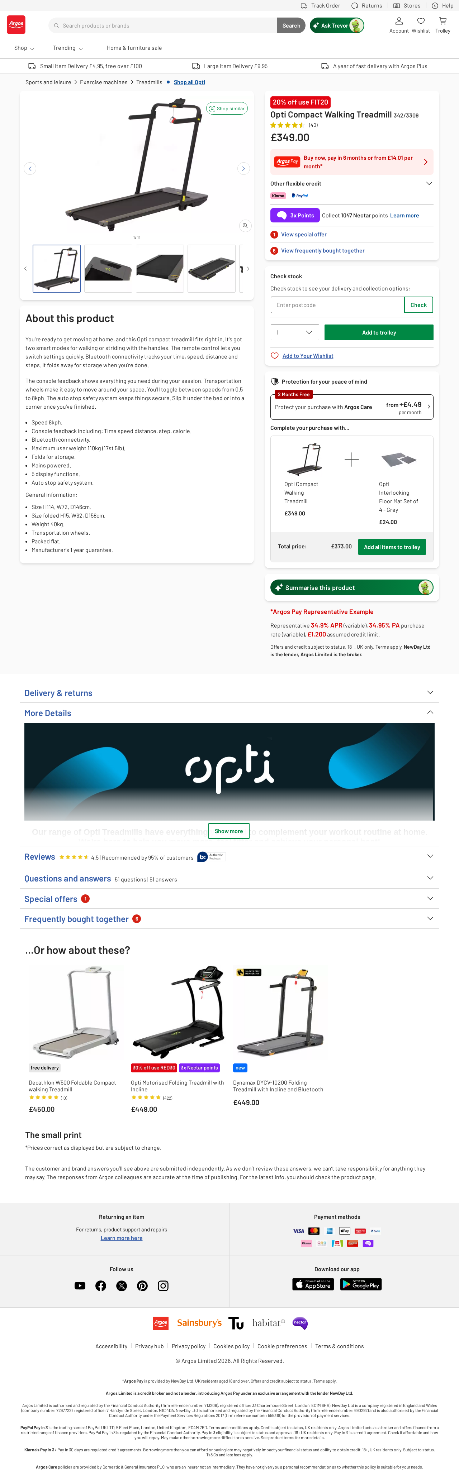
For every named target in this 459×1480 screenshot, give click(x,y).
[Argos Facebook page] (100, 1285)
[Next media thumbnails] (248, 268)
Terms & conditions (339, 1345)
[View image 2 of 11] (108, 268)
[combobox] (162, 25)
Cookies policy (231, 1345)
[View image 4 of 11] (211, 268)
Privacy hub (149, 1345)
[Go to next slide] (243, 168)
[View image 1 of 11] (56, 268)
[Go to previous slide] (30, 168)
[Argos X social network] (121, 1285)
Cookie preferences (282, 1345)
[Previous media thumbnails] (25, 268)
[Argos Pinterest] (142, 1285)
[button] (227, 108)
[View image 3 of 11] (160, 268)
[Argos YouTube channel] (80, 1285)
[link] (352, 232)
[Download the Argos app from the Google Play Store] (361, 1289)
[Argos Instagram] (163, 1285)
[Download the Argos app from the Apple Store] (313, 1289)
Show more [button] (229, 830)
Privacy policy (188, 1345)
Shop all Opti (189, 81)
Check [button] (419, 304)
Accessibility (111, 1345)
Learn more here (122, 1237)
